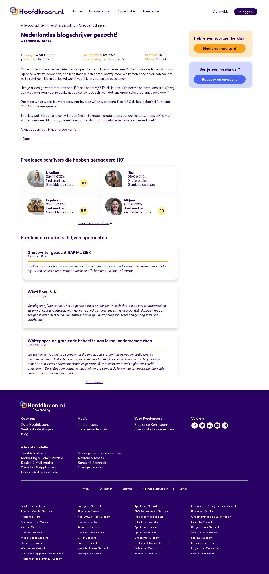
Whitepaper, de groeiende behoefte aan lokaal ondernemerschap (90, 340)
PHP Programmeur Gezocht (151, 511)
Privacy (85, 488)
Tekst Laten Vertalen (146, 522)
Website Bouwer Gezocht (93, 548)
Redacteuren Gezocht (91, 522)
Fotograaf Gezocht (89, 506)
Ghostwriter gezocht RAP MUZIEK (59, 252)
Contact (183, 488)
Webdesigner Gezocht (34, 537)
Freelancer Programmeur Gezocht (41, 558)
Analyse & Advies (91, 458)
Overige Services (90, 467)
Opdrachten (127, 11)
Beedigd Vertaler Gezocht (36, 511)
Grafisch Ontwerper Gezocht (151, 543)
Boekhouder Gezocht (204, 543)
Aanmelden (222, 11)
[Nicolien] (35, 178)
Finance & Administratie (39, 472)
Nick (131, 172)
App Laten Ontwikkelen (148, 506)
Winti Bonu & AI (42, 292)
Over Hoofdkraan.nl (36, 425)
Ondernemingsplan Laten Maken (211, 516)
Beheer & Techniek (92, 463)
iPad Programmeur (32, 532)
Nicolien (52, 172)
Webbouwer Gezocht (33, 548)
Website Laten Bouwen (91, 532)
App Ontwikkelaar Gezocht (94, 516)
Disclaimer (106, 488)
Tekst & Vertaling (34, 453)
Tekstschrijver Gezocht (34, 506)
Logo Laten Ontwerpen (205, 548)
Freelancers (152, 11)
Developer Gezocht (203, 553)
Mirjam (129, 200)
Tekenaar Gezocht (89, 527)
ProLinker (58, 410)
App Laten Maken (145, 532)
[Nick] (113, 178)
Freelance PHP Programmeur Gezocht (214, 506)
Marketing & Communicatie (42, 458)
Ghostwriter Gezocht (146, 537)
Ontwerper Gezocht (146, 548)
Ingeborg (53, 200)
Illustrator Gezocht (202, 522)
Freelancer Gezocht (146, 553)
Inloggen (246, 12)
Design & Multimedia (37, 463)
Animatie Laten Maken (34, 522)
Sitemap (127, 488)
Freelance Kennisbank (151, 425)
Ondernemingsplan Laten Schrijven (42, 553)
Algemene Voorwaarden (155, 488)
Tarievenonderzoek (92, 429)
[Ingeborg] (35, 206)
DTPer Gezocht (87, 537)
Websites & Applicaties (38, 467)
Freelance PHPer (31, 516)
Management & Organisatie (99, 453)
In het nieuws (88, 425)
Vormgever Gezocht (90, 553)
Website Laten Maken (204, 532)
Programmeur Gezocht (205, 527)
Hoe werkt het (100, 11)
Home (77, 11)
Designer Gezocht (32, 543)
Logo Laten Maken (89, 543)
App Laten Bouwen (145, 527)
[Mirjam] (113, 206)
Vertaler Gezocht (31, 527)
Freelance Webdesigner (148, 516)
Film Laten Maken (88, 511)
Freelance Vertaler (202, 511)
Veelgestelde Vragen (37, 429)
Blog (24, 434)
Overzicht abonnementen (154, 429)
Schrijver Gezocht (201, 537)
